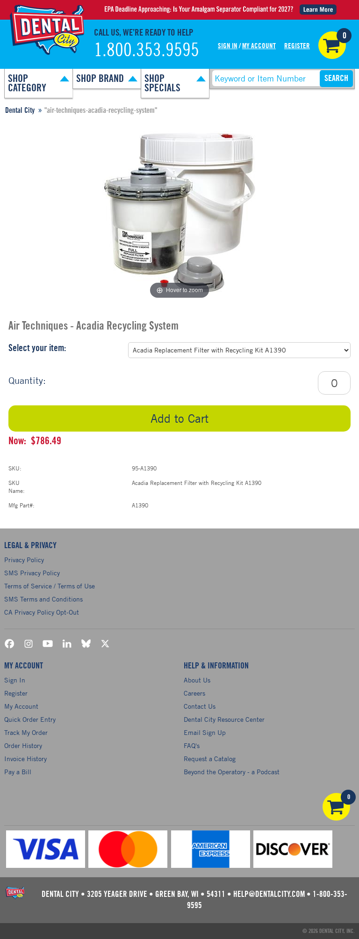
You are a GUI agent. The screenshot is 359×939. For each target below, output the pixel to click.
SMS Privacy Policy (32, 573)
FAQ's (192, 745)
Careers (194, 693)
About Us (197, 680)
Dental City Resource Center (224, 719)
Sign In (227, 46)
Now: (17, 441)
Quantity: (27, 380)
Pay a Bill (17, 772)
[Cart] (332, 45)
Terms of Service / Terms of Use (49, 586)
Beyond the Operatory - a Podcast (232, 772)
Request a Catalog (210, 759)
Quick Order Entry (30, 719)
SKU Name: (16, 486)
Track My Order (26, 732)
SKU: (15, 468)
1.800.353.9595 (146, 50)
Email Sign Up (205, 732)
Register (297, 46)
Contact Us (199, 706)
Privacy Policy (24, 560)
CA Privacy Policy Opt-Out (41, 612)
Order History (23, 745)
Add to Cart (179, 418)
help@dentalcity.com (269, 894)
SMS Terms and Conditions (43, 599)
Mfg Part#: (21, 505)
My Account (259, 46)
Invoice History (25, 759)
